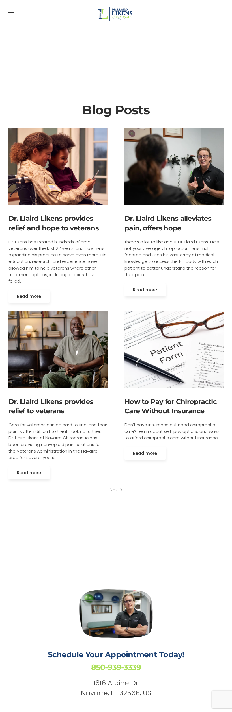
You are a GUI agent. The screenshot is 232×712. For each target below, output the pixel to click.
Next (114, 490)
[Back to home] (116, 14)
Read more (29, 296)
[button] (11, 14)
